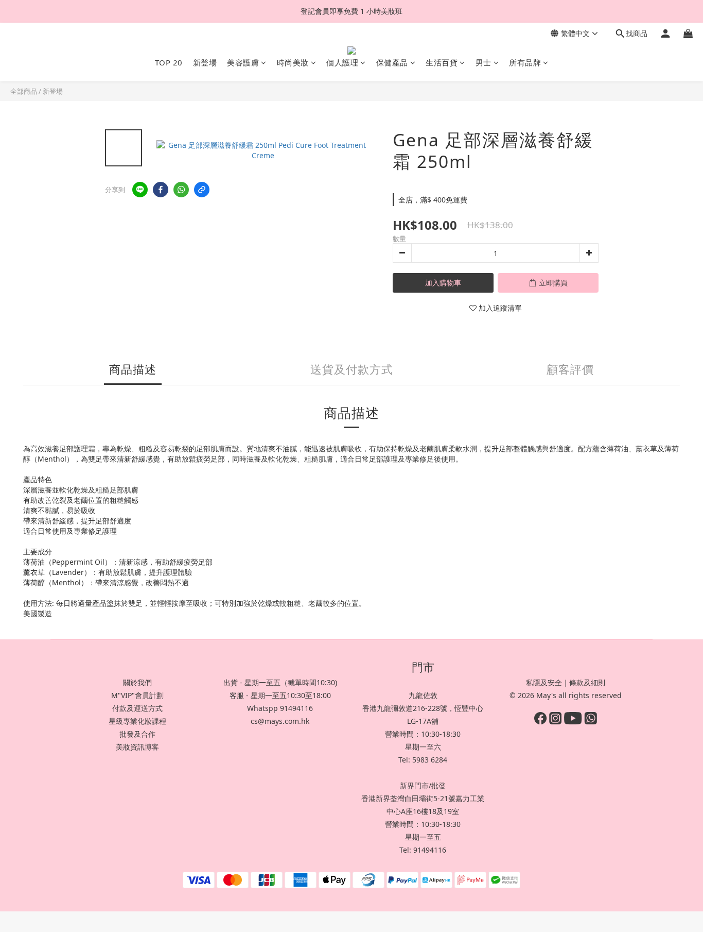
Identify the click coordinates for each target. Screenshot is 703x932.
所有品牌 (525, 62)
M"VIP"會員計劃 (137, 695)
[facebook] (160, 189)
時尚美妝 (293, 62)
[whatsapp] (181, 189)
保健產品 (392, 62)
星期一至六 (423, 747)
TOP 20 (169, 62)
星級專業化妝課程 (137, 721)
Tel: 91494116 (422, 850)
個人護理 (342, 62)
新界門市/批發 (423, 785)
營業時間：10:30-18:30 (423, 734)
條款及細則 (587, 682)
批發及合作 (137, 734)
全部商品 (23, 91)
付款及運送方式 (137, 708)
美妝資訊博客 (137, 747)
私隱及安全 (544, 682)
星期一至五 (423, 837)
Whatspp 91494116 (280, 708)
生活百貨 (442, 62)
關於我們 (137, 682)
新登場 (205, 62)
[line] (140, 189)
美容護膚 (243, 62)
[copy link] (201, 189)
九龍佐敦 (423, 695)
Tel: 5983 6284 (422, 760)
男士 (483, 62)
